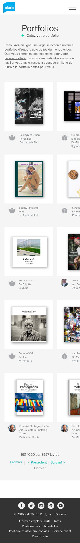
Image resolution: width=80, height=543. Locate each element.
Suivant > (58, 462)
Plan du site (40, 536)
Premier (16, 462)
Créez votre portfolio (42, 35)
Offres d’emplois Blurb (34, 521)
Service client (62, 531)
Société (61, 514)
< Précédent (37, 462)
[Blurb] (8, 9)
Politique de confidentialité (40, 526)
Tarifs (57, 521)
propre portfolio (15, 58)
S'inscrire (54, 8)
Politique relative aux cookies (29, 531)
